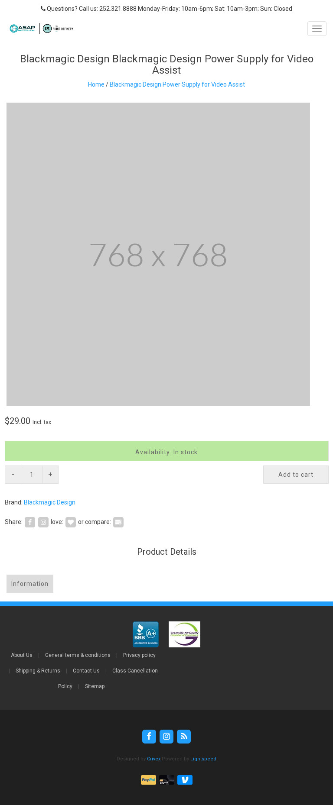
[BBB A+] (146, 634)
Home (96, 84)
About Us (22, 655)
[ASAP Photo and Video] (39, 28)
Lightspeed (203, 759)
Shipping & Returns (38, 671)
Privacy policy (139, 655)
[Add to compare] (118, 521)
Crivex (153, 759)
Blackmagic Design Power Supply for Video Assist (177, 84)
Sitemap (94, 686)
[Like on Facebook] (30, 521)
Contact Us (86, 671)
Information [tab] (30, 583)
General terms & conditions (78, 655)
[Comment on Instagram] (43, 521)
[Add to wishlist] (71, 521)
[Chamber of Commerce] (184, 634)
